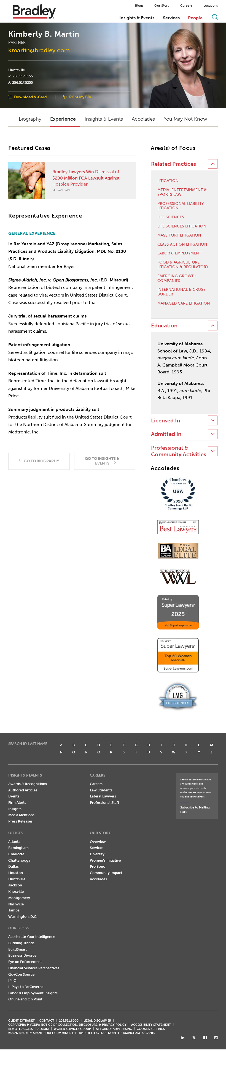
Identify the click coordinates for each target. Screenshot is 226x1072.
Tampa (14, 910)
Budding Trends (21, 943)
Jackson (15, 885)
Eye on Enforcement (25, 962)
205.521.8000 (69, 1020)
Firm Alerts (17, 802)
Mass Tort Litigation (179, 235)
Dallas (13, 866)
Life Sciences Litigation (181, 226)
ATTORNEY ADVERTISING (114, 1029)
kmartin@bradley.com (39, 50)
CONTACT (46, 1020)
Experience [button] (63, 119)
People (195, 17)
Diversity (97, 854)
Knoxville (16, 891)
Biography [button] (30, 119)
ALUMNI (43, 1029)
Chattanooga (19, 860)
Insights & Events (136, 17)
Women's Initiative (105, 860)
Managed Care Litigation (183, 303)
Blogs (139, 5)
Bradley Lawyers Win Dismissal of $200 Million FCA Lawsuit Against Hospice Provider (86, 180)
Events (13, 796)
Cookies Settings (151, 1029)
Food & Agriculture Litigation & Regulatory (182, 264)
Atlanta (14, 842)
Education (164, 325)
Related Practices (173, 164)
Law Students (101, 790)
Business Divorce (22, 955)
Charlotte (16, 854)
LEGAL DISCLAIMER (97, 1020)
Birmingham (18, 848)
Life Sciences (170, 217)
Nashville (16, 904)
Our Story (161, 5)
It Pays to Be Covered (26, 987)
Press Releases (20, 821)
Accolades (98, 879)
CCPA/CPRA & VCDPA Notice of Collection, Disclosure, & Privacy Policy (67, 1025)
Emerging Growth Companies (177, 278)
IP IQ (12, 980)
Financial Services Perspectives (33, 968)
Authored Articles (22, 790)
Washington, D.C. (22, 916)
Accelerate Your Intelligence (31, 937)
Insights (14, 809)
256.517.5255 (22, 82)
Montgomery (19, 898)
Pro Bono (97, 866)
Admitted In (166, 434)
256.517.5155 (22, 76)
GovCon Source (21, 974)
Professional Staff (104, 802)
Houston (15, 873)
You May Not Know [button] (185, 119)
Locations (210, 5)
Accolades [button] (143, 119)
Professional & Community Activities (178, 451)
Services (171, 17)
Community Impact (106, 873)
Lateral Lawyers (103, 796)
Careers (186, 5)
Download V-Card (30, 97)
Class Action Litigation (182, 244)
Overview (98, 842)
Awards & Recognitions (27, 784)
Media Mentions (21, 815)
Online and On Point (25, 999)
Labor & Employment (179, 253)
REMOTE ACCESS (20, 1029)
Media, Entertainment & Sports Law (182, 192)
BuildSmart (17, 949)
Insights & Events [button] (104, 119)
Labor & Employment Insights (33, 993)
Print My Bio (80, 97)
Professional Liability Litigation (180, 206)
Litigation (168, 181)
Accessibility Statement (151, 1025)
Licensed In (165, 420)
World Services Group (72, 1029)
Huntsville (16, 70)
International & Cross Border (181, 292)
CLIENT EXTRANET (21, 1020)
